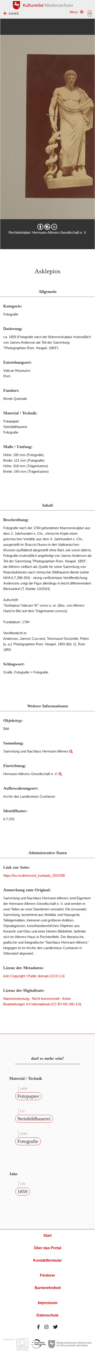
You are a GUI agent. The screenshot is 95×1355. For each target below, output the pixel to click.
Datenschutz (47, 1315)
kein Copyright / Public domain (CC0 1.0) (34, 976)
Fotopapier (28, 1096)
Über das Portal (47, 1248)
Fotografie (27, 1141)
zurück (14, 13)
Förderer (47, 1275)
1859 (22, 1191)
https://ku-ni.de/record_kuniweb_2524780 (34, 875)
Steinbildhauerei (33, 1119)
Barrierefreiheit (48, 1288)
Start (47, 1235)
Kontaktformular (47, 1260)
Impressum (47, 1303)
